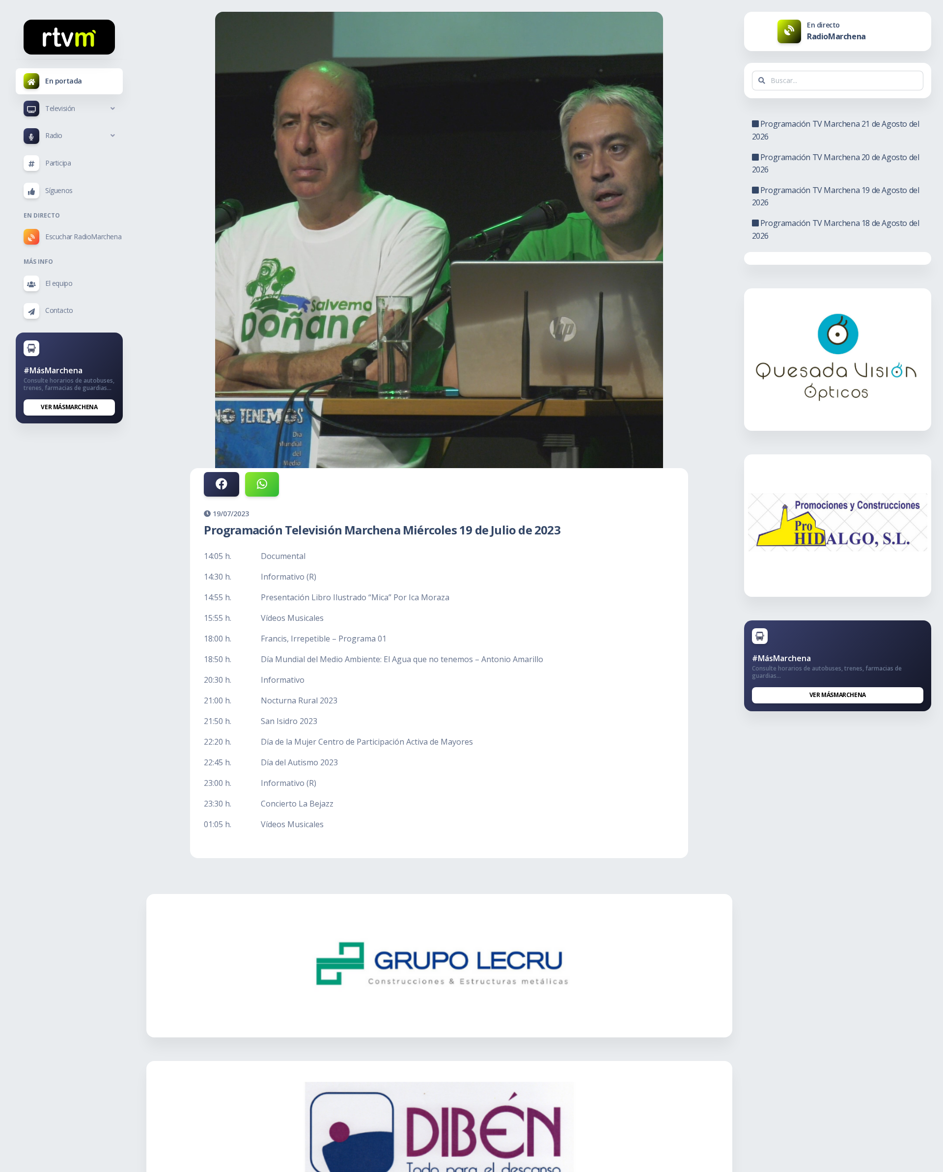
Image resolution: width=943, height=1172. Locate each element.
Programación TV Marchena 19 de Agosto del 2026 (835, 196)
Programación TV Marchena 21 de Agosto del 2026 (835, 130)
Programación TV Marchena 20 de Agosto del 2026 (835, 163)
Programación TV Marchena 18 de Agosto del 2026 (835, 229)
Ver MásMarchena (69, 407)
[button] (69, 108)
